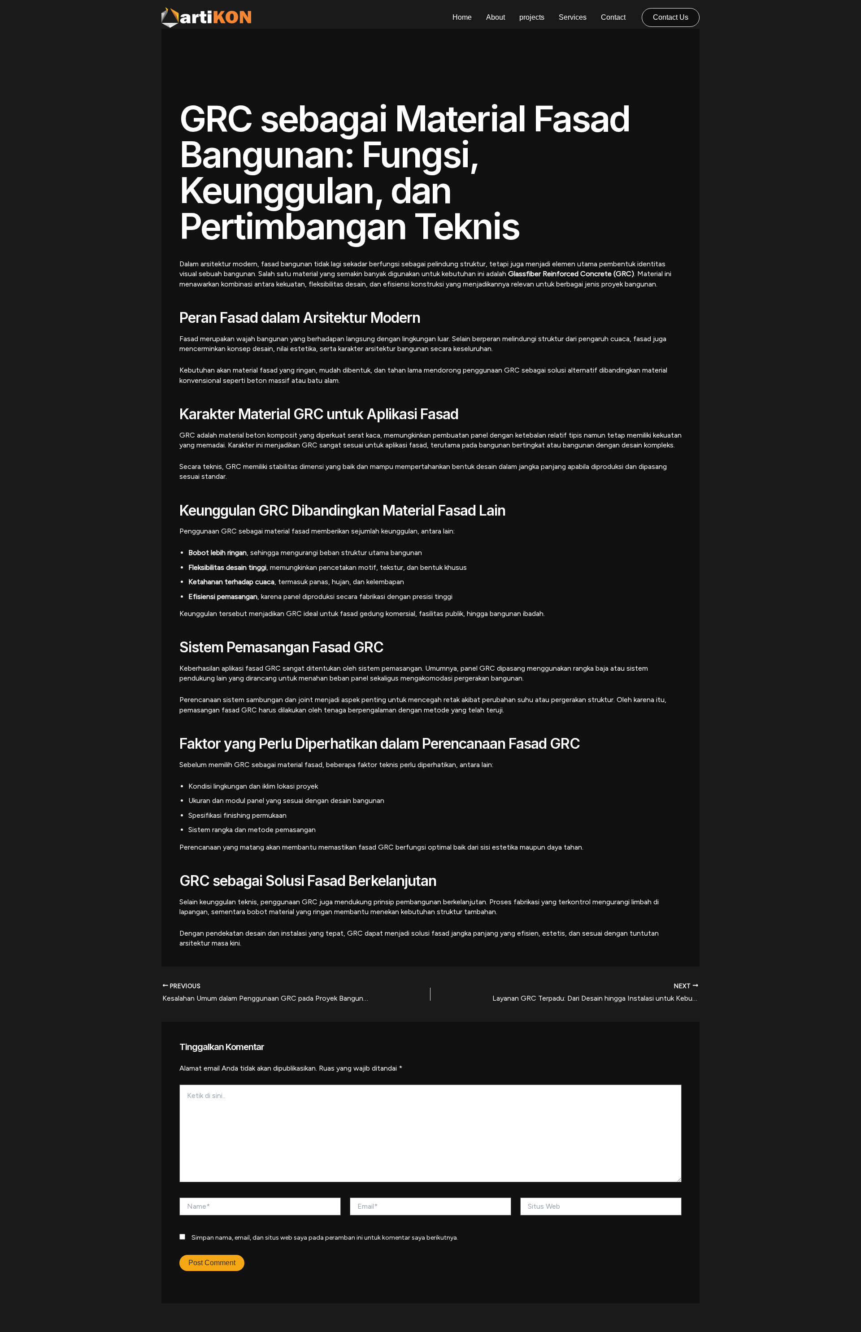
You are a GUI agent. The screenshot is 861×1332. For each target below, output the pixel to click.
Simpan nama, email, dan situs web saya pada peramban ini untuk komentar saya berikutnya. (324, 1237)
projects (531, 17)
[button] (671, 17)
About (495, 17)
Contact (613, 17)
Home (462, 17)
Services (573, 17)
